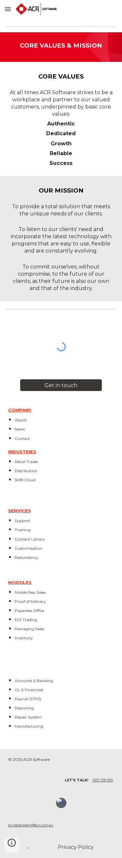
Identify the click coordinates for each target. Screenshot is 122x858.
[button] (8, 9)
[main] (61, 47)
